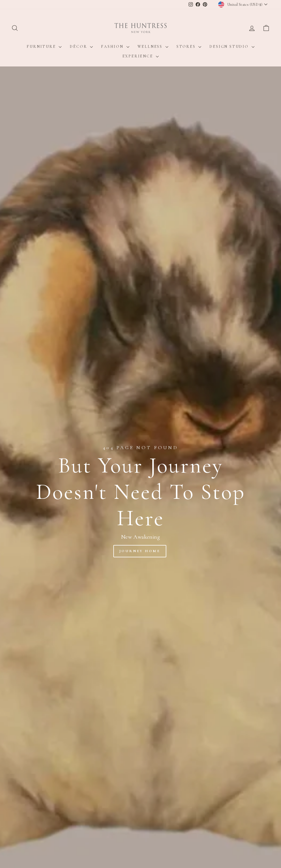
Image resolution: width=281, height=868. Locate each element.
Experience (138, 56)
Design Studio (229, 46)
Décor (79, 46)
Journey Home (139, 551)
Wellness (150, 46)
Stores (186, 46)
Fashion (113, 46)
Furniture (42, 46)
